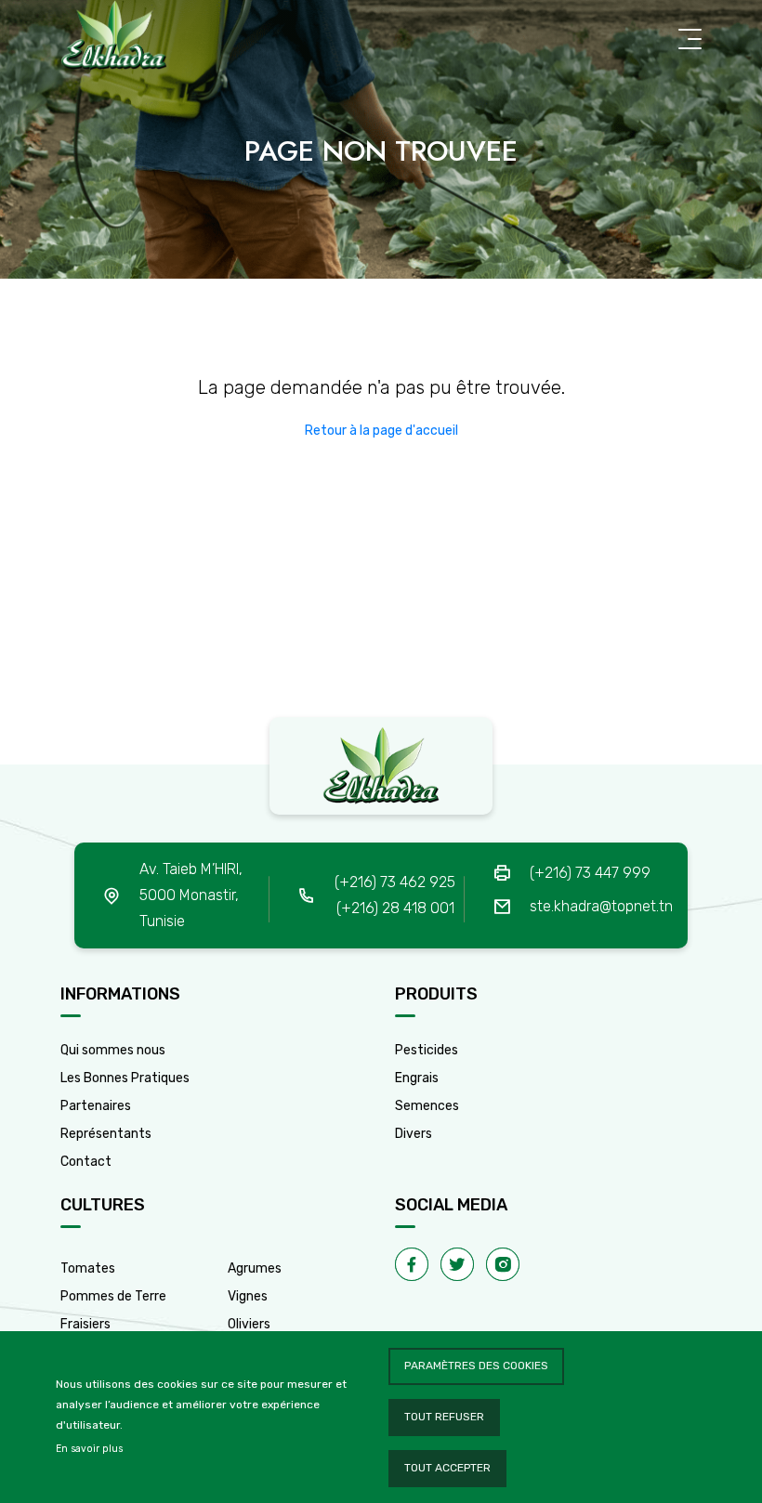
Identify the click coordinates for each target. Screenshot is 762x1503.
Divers (413, 1134)
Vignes (248, 1296)
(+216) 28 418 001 (395, 908)
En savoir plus (89, 1449)
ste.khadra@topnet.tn (601, 906)
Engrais (417, 1078)
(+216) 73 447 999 (590, 873)
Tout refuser (444, 1416)
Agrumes (255, 1268)
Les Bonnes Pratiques (125, 1078)
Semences (427, 1106)
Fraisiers (85, 1324)
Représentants (105, 1134)
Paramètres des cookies (476, 1365)
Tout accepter (447, 1467)
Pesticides (426, 1050)
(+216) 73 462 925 (395, 882)
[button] (381, 430)
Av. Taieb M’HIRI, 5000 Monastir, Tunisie (191, 895)
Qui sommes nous (112, 1050)
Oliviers (249, 1324)
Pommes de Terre (113, 1296)
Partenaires (95, 1106)
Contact (86, 1162)
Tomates (87, 1268)
